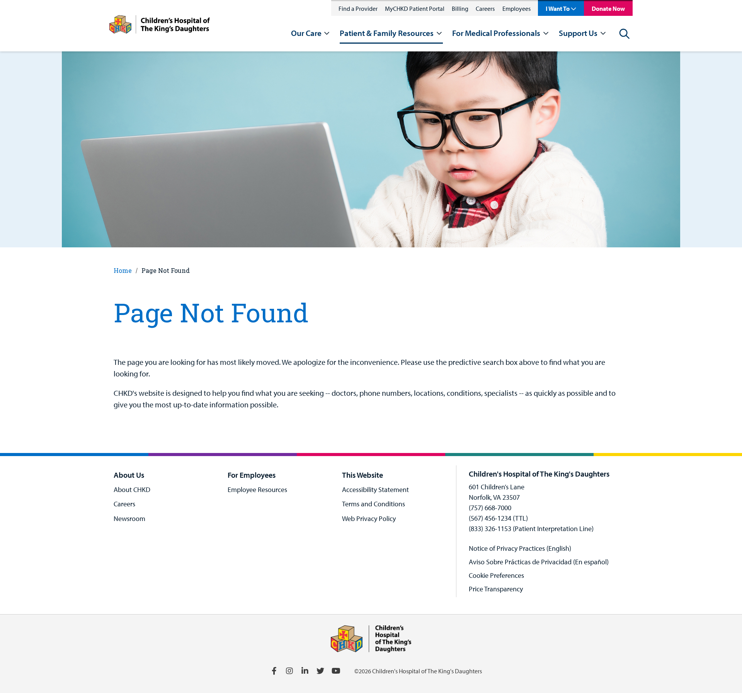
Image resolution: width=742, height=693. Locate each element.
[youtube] (336, 671)
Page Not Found (165, 270)
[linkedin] (305, 671)
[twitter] (320, 671)
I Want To (558, 8)
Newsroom (129, 518)
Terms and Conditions (373, 503)
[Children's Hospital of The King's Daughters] (159, 25)
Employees (516, 8)
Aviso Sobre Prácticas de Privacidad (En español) (539, 561)
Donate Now (608, 8)
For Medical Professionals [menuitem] (496, 33)
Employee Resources (257, 489)
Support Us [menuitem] (578, 33)
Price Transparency (496, 588)
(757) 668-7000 (490, 507)
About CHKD (132, 489)
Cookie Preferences (496, 575)
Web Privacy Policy (369, 518)
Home (123, 270)
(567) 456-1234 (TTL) (498, 518)
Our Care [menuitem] (306, 33)
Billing (460, 8)
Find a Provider (358, 8)
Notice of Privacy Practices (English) (520, 548)
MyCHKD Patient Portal (414, 8)
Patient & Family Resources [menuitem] (387, 33)
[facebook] (274, 671)
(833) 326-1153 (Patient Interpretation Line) (531, 528)
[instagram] (289, 671)
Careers (485, 8)
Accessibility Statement (375, 489)
